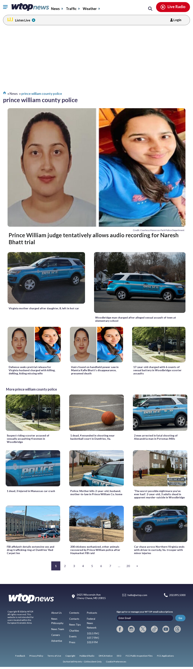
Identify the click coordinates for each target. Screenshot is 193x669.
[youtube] (165, 629)
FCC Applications (165, 655)
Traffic (71, 9)
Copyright (70, 655)
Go (180, 618)
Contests (74, 612)
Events (73, 636)
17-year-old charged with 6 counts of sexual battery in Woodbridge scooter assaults (157, 370)
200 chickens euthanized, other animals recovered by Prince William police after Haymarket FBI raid (95, 550)
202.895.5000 (177, 595)
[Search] (150, 9)
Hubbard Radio (87, 655)
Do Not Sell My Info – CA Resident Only (82, 661)
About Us (56, 612)
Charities (74, 630)
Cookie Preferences (116, 661)
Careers (55, 634)
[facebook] (119, 629)
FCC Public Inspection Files (139, 655)
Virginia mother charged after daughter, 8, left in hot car (44, 308)
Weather (90, 9)
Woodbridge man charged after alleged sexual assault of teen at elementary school (135, 319)
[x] (142, 629)
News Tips (75, 624)
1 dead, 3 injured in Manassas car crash (31, 491)
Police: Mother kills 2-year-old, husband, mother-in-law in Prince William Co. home (96, 492)
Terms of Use (54, 655)
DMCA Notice (106, 655)
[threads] (177, 629)
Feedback (20, 655)
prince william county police (41, 94)
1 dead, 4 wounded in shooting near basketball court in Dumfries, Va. (92, 437)
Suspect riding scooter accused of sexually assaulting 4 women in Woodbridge (28, 438)
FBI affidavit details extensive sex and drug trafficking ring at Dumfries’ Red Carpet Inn (30, 550)
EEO (119, 655)
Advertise (56, 640)
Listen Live (22, 20)
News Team (57, 629)
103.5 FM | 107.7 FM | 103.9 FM (93, 638)
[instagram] (131, 629)
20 (128, 566)
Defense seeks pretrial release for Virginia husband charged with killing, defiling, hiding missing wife (32, 370)
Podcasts (92, 612)
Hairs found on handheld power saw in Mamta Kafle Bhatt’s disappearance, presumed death (95, 370)
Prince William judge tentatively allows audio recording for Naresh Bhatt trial (94, 238)
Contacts (74, 618)
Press (72, 642)
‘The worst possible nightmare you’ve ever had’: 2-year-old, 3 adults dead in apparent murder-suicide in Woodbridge (159, 494)
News (55, 9)
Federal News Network (91, 623)
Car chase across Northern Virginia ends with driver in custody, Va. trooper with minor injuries (159, 550)
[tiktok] (154, 629)
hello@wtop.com (137, 595)
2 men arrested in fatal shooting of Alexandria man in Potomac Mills (156, 437)
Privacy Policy (36, 655)
